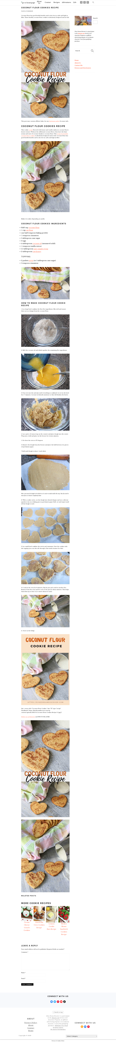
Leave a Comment (27, 11)
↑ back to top (58, 1012)
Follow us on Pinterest (28, 716)
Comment (24, 952)
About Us (39, 2)
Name (23, 972)
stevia (31, 260)
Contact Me (79, 65)
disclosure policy (54, 121)
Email (23, 978)
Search (95, 18)
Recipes (57, 2)
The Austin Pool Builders (58, 1029)
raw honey (37, 251)
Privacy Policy (30, 1023)
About (30, 1025)
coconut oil (37, 243)
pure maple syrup (41, 249)
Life (74, 2)
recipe (31, 130)
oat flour (29, 230)
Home (77, 60)
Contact (48, 2)
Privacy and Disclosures (83, 68)
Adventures (66, 2)
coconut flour (34, 228)
